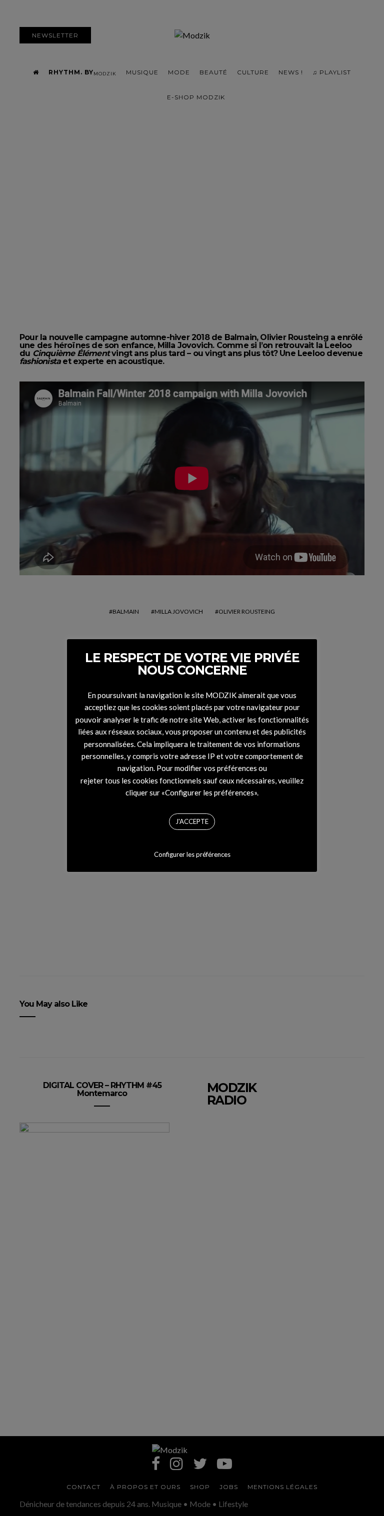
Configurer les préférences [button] (192, 854)
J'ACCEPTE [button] (192, 821)
